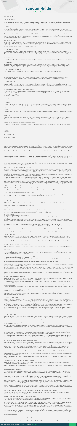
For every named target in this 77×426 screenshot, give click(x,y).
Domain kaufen (38, 11)
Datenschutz (34, 424)
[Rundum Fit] (5, 1)
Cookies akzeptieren (72, 424)
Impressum (71, 1)
